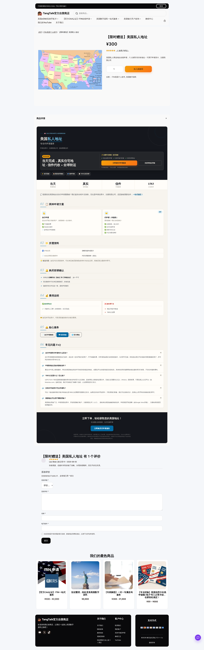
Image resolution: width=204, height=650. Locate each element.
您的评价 (45, 491)
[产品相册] (70, 70)
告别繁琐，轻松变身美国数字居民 (85, 593)
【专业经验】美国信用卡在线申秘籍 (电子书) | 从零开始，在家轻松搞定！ (152, 595)
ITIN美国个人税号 (50, 32)
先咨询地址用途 (150, 163)
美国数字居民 (131, 77)
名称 (43, 513)
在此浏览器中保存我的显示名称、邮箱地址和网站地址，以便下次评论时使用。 (70, 534)
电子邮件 (45, 524)
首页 (40, 32)
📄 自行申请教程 (47, 335)
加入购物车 (138, 69)
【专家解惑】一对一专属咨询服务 (119, 593)
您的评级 (45, 480)
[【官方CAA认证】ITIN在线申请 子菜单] (91, 18)
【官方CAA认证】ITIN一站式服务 (52, 593)
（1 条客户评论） (122, 50)
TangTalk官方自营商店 (56, 13)
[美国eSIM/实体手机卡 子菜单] (57, 18)
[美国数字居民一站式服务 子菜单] (118, 18)
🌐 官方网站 (76, 335)
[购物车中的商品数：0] (164, 20)
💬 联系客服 (62, 335)
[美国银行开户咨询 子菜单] (140, 18)
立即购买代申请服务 (119, 163)
